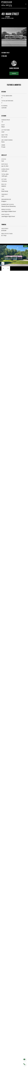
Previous (3, 268)
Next (8, 268)
